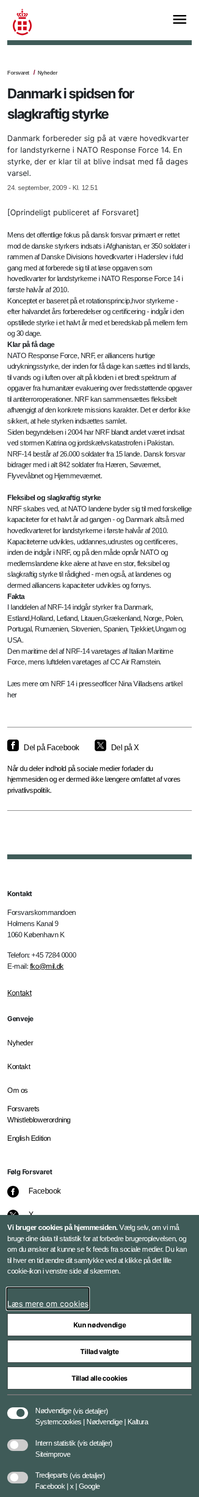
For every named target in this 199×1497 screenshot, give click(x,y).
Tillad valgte (99, 1351)
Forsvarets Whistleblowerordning (39, 1114)
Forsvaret (18, 73)
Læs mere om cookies (47, 1303)
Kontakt (19, 992)
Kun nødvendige (99, 1325)
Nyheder (47, 73)
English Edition (29, 1138)
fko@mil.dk (47, 966)
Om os (17, 1090)
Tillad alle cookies (99, 1378)
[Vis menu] (179, 20)
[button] (90, 1406)
